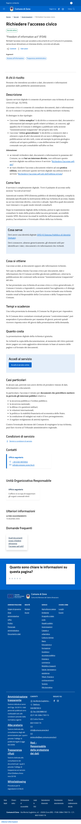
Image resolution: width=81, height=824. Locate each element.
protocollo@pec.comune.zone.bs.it (40, 737)
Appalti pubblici (47, 623)
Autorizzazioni (27, 17)
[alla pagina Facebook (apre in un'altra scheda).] (58, 8)
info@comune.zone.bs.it (23, 465)
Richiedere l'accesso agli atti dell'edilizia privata (40, 174)
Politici (10, 623)
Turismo (45, 684)
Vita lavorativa (47, 687)
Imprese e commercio (46, 661)
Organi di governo (14, 609)
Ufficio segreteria (16, 457)
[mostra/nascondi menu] (4, 9)
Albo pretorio (15, 725)
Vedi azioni (24, 48)
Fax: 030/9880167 (40, 711)
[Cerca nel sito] (74, 9)
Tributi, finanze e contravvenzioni (48, 678)
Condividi (12, 48)
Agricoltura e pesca (49, 609)
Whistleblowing (17, 781)
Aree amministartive (13, 614)
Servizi (16, 17)
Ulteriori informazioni (9, 821)
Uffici (10, 619)
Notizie (27, 609)
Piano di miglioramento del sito (72, 803)
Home (8, 17)
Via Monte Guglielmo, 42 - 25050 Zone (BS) (42, 700)
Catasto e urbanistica (46, 632)
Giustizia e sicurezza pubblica (48, 654)
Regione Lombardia (12, 3)
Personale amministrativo (13, 629)
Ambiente (45, 612)
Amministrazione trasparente (17, 698)
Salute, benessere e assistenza (49, 671)
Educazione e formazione (47, 646)
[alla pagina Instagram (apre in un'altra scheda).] (62, 8)
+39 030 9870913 (20, 462)
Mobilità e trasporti (49, 666)
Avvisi (27, 612)
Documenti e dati (14, 634)
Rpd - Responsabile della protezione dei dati (39, 748)
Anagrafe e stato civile (48, 618)
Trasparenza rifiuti (15, 751)
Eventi (61, 612)
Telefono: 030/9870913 (35, 706)
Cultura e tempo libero (48, 639)
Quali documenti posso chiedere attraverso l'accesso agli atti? (16, 542)
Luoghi (61, 609)
